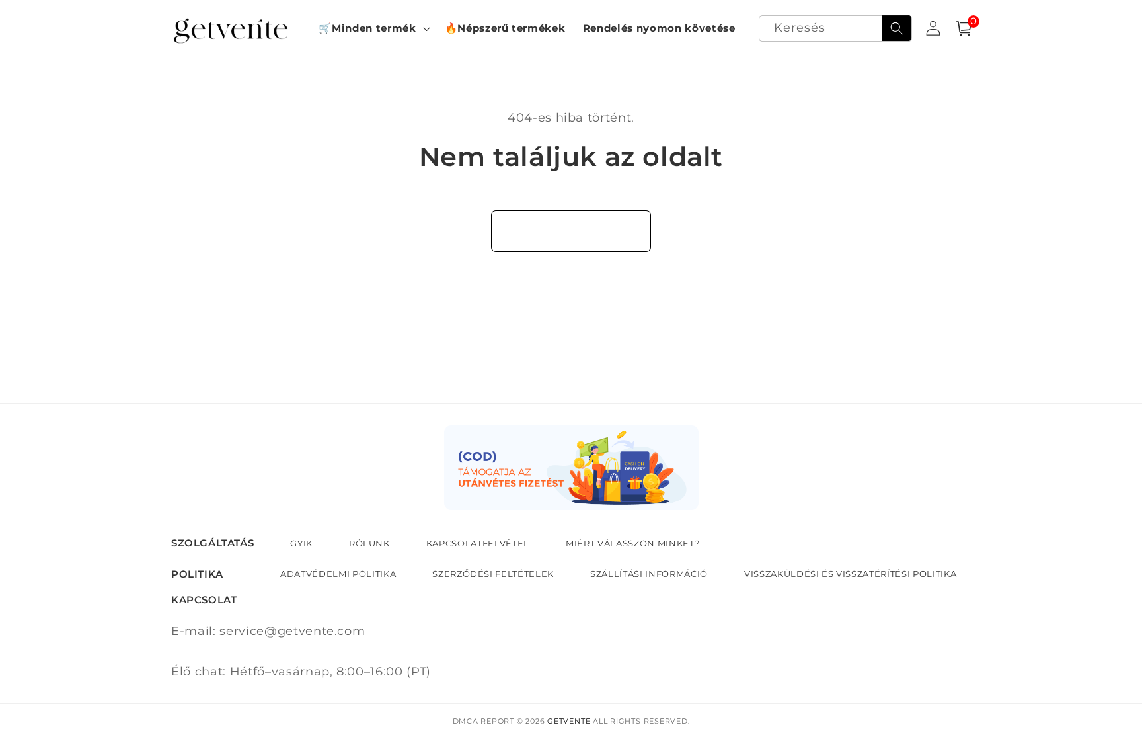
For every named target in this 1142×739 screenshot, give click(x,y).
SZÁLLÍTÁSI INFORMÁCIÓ (649, 573)
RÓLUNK (369, 543)
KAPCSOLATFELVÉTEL (477, 543)
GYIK (301, 543)
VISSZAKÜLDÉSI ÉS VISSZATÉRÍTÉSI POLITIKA (850, 573)
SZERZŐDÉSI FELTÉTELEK (493, 573)
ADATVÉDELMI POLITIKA (338, 573)
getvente (568, 721)
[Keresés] (896, 28)
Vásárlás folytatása (571, 231)
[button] (373, 28)
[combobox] (835, 29)
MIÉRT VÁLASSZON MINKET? (632, 543)
